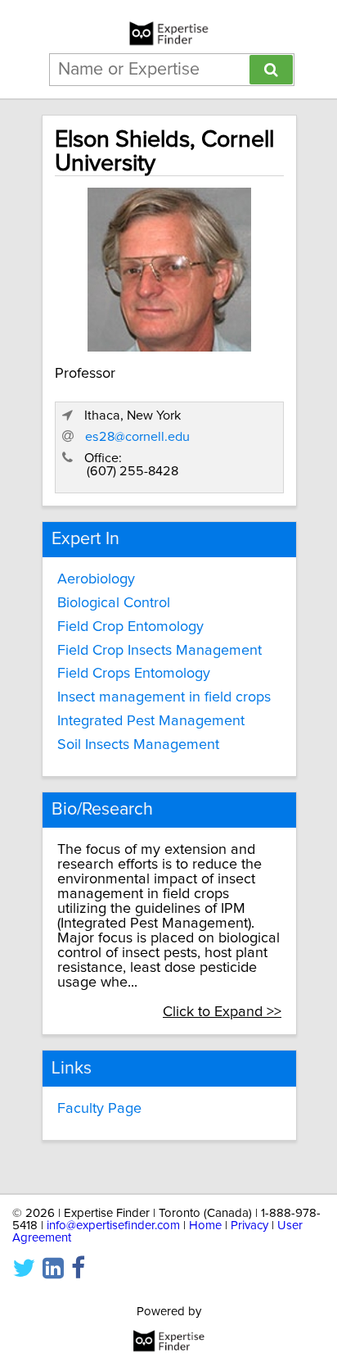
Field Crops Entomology (133, 673)
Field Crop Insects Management (159, 650)
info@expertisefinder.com (113, 1225)
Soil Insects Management (138, 745)
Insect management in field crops (164, 697)
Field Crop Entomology (130, 627)
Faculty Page (99, 1108)
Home (205, 1225)
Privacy (249, 1225)
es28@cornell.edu (137, 436)
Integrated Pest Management (151, 721)
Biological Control (113, 603)
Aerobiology (96, 579)
